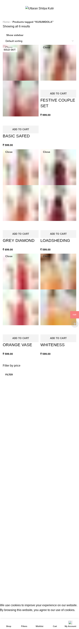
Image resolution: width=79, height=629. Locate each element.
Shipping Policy (11, 427)
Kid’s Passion (10, 476)
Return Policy (10, 440)
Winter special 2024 (14, 544)
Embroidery (9, 499)
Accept (7, 615)
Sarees (7, 457)
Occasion (8, 518)
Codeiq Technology (61, 597)
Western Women (12, 538)
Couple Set (9, 469)
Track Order (41, 2)
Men (5, 463)
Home (6, 21)
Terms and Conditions (15, 414)
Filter (9, 374)
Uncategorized (11, 531)
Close (8, 47)
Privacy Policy (11, 421)
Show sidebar (14, 35)
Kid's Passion (10, 505)
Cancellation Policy (14, 433)
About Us (8, 408)
